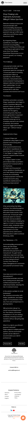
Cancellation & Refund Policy (18, 396)
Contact (7, 396)
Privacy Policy (17, 392)
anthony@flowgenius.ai (14, 370)
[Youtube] (14, 410)
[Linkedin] (11, 410)
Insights (7, 398)
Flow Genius (8, 2)
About (6, 394)
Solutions (7, 392)
